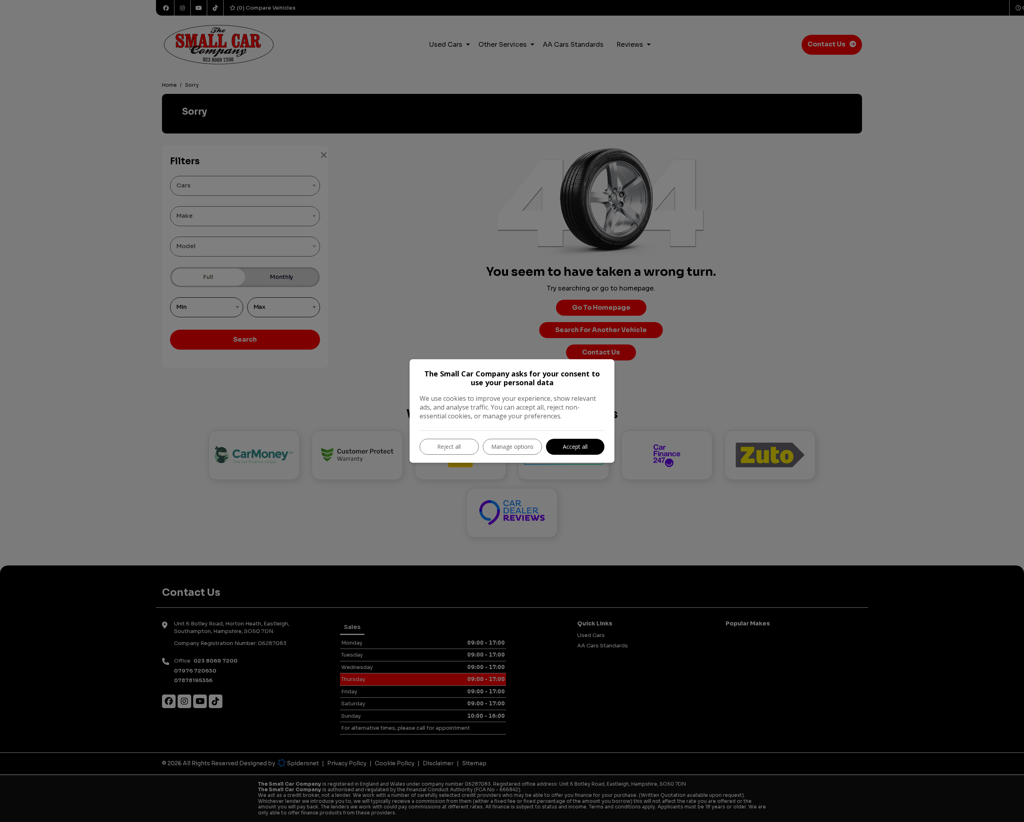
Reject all (449, 446)
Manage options (512, 446)
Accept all (575, 446)
